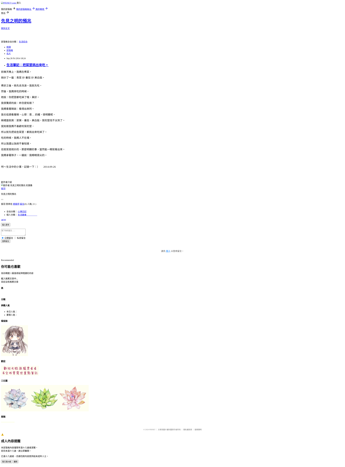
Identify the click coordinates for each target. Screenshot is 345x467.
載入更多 (5, 225)
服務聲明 (198, 430)
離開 (15, 462)
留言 (22, 204)
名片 (8, 53)
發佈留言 (5, 241)
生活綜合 (23, 42)
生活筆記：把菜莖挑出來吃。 (27, 65)
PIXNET (152, 430)
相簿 (8, 47)
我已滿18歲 (6, 462)
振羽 (3, 189)
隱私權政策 (187, 430)
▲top (3, 219)
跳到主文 (5, 28)
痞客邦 (16, 204)
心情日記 (22, 211)
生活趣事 (27, 215)
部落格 (9, 50)
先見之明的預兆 (16, 20)
